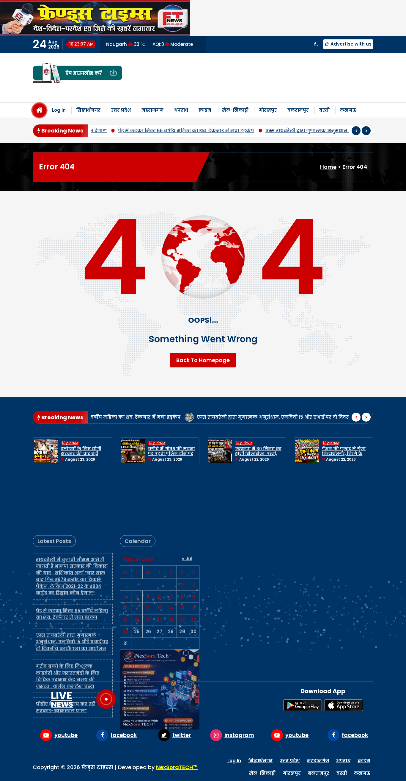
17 (125, 562)
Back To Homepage (203, 360)
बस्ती (324, 110)
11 (137, 551)
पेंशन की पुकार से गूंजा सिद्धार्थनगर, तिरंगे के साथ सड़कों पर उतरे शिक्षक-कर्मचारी (305, 456)
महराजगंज (152, 110)
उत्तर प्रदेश (121, 110)
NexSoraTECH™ (177, 767)
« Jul (187, 501)
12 (148, 551)
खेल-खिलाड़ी (235, 110)
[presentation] (356, 130)
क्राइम (205, 110)
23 (193, 562)
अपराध (181, 110)
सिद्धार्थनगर (88, 110)
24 (125, 574)
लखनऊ (348, 110)
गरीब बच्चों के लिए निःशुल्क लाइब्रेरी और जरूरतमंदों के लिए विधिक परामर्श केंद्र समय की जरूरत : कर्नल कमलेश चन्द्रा (67, 619)
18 (136, 562)
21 (171, 562)
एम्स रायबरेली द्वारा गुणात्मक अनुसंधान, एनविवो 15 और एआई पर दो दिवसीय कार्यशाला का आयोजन (258, 417)
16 (193, 551)
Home (328, 167)
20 (160, 562)
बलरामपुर (298, 110)
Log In (59, 110)
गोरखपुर (268, 110)
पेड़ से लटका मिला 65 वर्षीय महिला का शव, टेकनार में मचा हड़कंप (136, 130)
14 (170, 551)
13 (159, 551)
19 (148, 562)
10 (125, 551)
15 (182, 551)
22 (182, 562)
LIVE (62, 699)
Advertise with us (350, 44)
